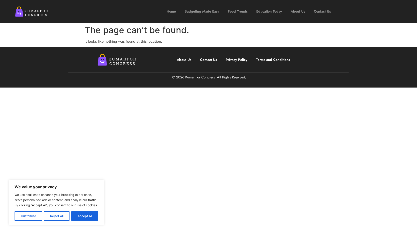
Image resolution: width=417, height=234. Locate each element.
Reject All (56, 216)
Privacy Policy (236, 59)
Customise (28, 216)
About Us (298, 11)
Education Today (269, 11)
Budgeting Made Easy (202, 11)
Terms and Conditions (273, 59)
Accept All (85, 216)
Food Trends (238, 11)
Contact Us (322, 11)
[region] (56, 202)
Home (171, 11)
